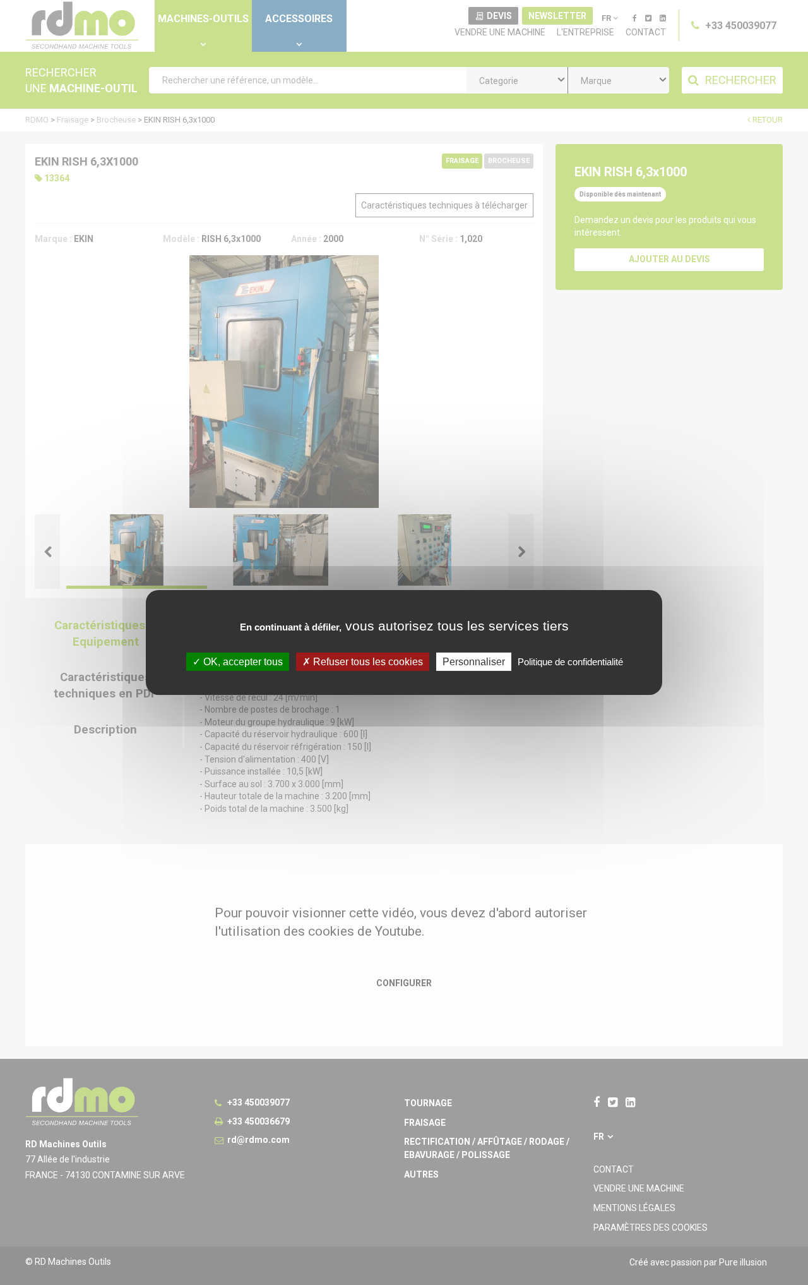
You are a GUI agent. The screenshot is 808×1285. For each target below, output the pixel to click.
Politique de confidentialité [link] (570, 661)
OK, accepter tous (242, 661)
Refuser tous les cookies (367, 661)
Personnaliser (474, 661)
